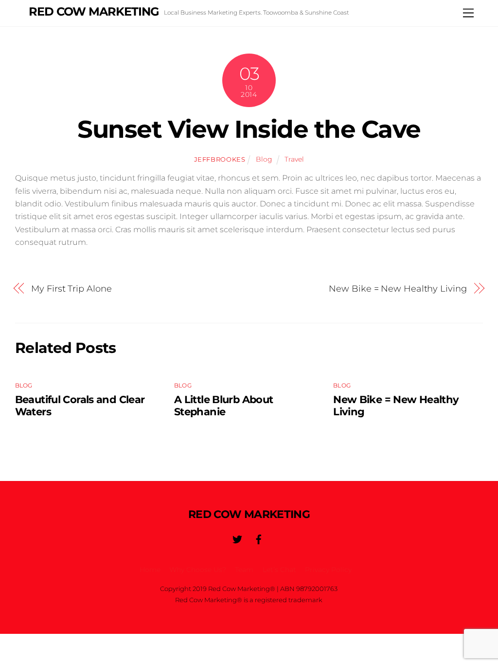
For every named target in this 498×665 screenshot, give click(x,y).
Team (244, 569)
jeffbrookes (220, 159)
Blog (264, 159)
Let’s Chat (279, 569)
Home (150, 569)
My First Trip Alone (71, 288)
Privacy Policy (328, 569)
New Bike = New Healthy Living (397, 288)
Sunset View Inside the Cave (249, 129)
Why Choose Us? (197, 569)
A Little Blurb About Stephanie (223, 405)
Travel (294, 159)
